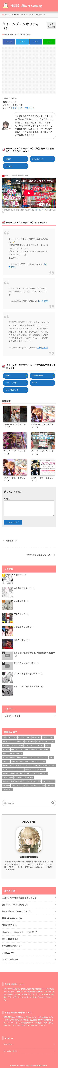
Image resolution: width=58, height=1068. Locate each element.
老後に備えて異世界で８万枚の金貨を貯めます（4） (34, 654)
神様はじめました (8, 765)
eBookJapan (37, 375)
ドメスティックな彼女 (29, 785)
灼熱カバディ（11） (23, 640)
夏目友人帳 (6, 785)
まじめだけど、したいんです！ (34, 745)
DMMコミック (38, 159)
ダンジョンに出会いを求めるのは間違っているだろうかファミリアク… (25, 757)
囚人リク (48, 745)
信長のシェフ (31, 773)
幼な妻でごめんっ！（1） (25, 588)
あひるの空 (20, 741)
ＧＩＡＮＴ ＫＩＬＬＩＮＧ (45, 741)
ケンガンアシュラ (42, 773)
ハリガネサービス (31, 769)
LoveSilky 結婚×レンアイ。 (33, 749)
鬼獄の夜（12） (21, 575)
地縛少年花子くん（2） (12, 918)
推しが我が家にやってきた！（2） (17, 911)
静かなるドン (36, 737)
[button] (53, 803)
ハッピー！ (20, 769)
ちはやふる (6, 761)
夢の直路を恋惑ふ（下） (13, 945)
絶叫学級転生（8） (22, 601)
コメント (7, 499)
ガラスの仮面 (12, 737)
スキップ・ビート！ (9, 741)
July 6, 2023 (43, 301)
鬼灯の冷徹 (41, 769)
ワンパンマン (50, 785)
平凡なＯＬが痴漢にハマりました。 (14, 773)
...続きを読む (9, 869)
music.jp (8, 166)
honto (34, 382)
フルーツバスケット (48, 781)
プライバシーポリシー (11, 1051)
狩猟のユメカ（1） (22, 614)
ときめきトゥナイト (31, 765)
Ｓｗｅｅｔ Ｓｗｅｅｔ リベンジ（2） (20, 932)
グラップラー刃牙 (47, 737)
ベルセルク (14, 761)
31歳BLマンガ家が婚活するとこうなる (19, 897)
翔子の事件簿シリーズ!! (47, 765)
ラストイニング (25, 761)
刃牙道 (39, 781)
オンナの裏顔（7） (10, 959)
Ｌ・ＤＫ (42, 761)
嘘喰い (29, 737)
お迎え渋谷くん (8, 777)
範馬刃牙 (47, 749)
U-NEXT (8, 159)
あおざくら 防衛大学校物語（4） (29, 686)
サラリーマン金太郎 (16, 745)
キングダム (6, 749)
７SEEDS (6, 745)
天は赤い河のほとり (16, 753)
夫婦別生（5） (8, 952)
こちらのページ (41, 210)
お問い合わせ (8, 1044)
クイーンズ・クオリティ (23, 107)
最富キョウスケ (10, 34)
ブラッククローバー (9, 769)
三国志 (5, 737)
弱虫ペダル (21, 737)
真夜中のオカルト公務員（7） (15, 904)
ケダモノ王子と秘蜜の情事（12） (29, 673)
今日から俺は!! (30, 741)
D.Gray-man (34, 761)
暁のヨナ (5, 753)
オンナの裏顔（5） (10, 938)
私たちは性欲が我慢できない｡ (23, 777)
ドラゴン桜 (41, 785)
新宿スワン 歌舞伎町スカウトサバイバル (16, 781)
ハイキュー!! (19, 765)
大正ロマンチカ (16, 785)
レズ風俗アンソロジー (23, 627)
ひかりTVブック (11, 389)
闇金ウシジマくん (17, 749)
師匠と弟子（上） (10, 925)
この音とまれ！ (8, 789)
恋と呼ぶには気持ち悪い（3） (27, 663)
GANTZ (51, 757)
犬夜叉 (33, 781)
